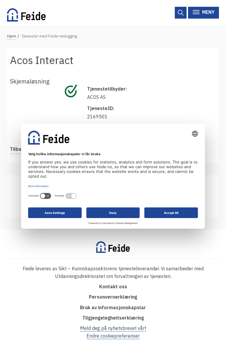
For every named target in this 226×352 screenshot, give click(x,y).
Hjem (11, 36)
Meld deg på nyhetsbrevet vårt (113, 328)
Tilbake (18, 149)
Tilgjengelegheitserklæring (113, 318)
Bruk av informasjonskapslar (113, 307)
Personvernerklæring (113, 297)
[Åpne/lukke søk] (181, 13)
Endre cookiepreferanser (113, 336)
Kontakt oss (113, 286)
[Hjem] (26, 12)
